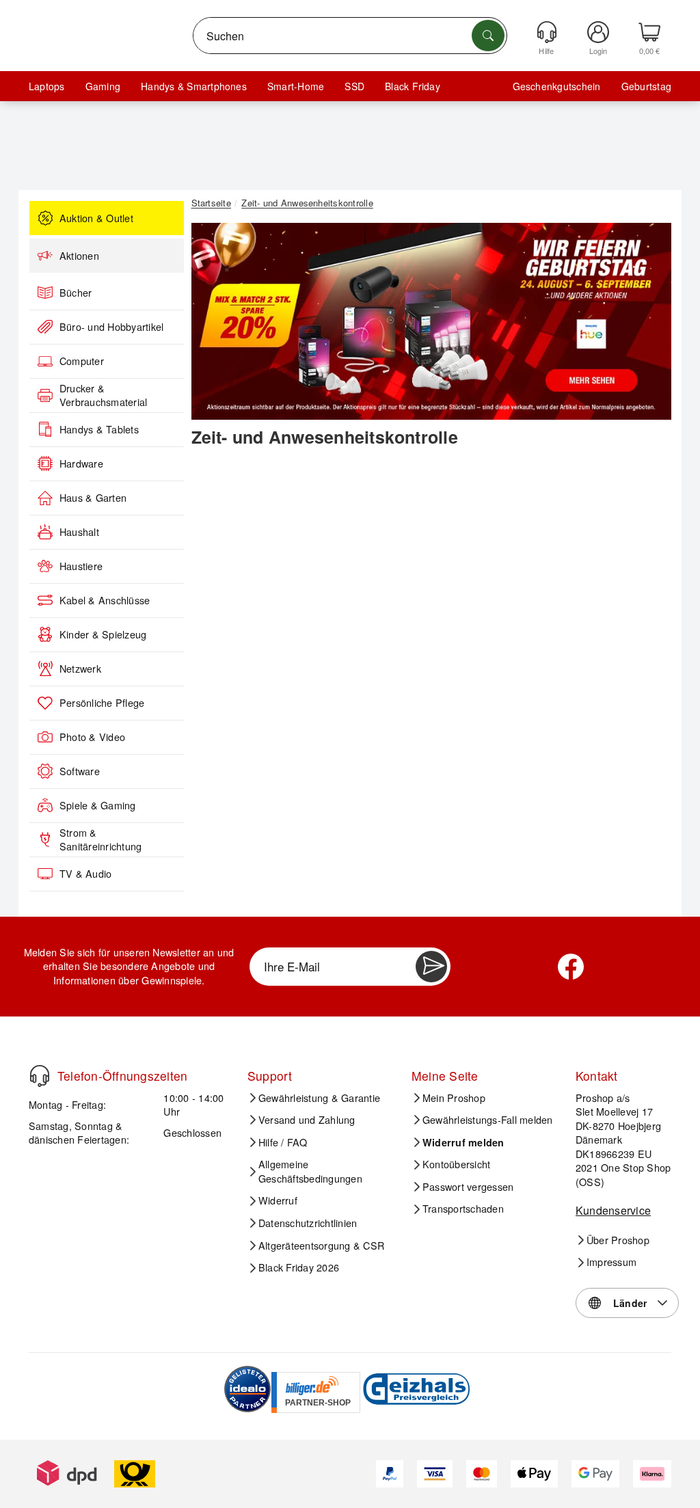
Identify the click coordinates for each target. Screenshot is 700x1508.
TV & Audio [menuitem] (85, 873)
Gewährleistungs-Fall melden (487, 1120)
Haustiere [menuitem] (81, 566)
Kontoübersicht (456, 1164)
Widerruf (277, 1200)
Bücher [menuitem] (75, 292)
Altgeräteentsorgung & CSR (321, 1245)
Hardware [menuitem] (81, 463)
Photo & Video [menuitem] (92, 737)
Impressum (611, 1262)
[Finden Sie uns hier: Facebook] (571, 966)
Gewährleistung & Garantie (319, 1098)
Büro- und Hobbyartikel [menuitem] (111, 327)
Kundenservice (613, 1210)
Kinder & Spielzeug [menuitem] (102, 634)
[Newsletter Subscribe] (431, 966)
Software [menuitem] (79, 771)
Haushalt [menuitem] (79, 532)
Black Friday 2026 (298, 1267)
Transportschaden (463, 1208)
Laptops (47, 86)
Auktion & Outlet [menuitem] (96, 218)
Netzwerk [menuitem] (80, 668)
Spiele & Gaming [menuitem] (97, 805)
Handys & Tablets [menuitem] (99, 429)
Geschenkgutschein (557, 86)
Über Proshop (618, 1240)
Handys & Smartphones (194, 86)
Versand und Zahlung (306, 1120)
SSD (354, 86)
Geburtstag (646, 86)
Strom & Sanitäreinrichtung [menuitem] (100, 840)
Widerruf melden (463, 1142)
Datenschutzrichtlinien (307, 1223)
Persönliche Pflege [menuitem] (101, 703)
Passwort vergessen (467, 1187)
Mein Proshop (453, 1098)
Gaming (102, 86)
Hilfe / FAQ (283, 1142)
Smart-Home (295, 86)
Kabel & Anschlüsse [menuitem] (104, 600)
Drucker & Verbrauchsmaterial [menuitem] (103, 395)
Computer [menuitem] (81, 361)
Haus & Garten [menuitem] (92, 497)
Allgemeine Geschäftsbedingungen (310, 1171)
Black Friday (412, 86)
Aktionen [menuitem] (79, 255)
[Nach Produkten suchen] (488, 35)
